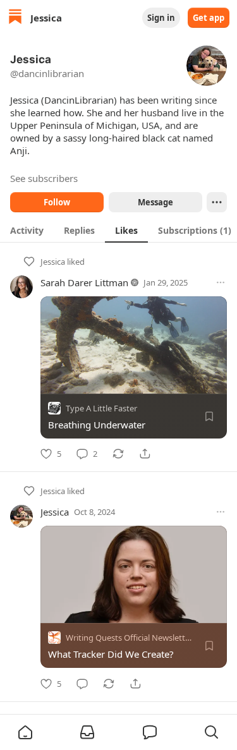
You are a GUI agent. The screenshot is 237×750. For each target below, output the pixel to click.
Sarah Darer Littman (84, 282)
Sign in (161, 17)
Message (155, 202)
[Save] (209, 416)
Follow (57, 202)
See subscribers (44, 178)
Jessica (52, 261)
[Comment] (82, 684)
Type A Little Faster (101, 408)
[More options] (220, 282)
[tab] (27, 230)
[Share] (144, 454)
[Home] (15, 18)
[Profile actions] (217, 202)
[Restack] (118, 454)
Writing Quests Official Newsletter (129, 638)
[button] (25, 732)
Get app (208, 17)
